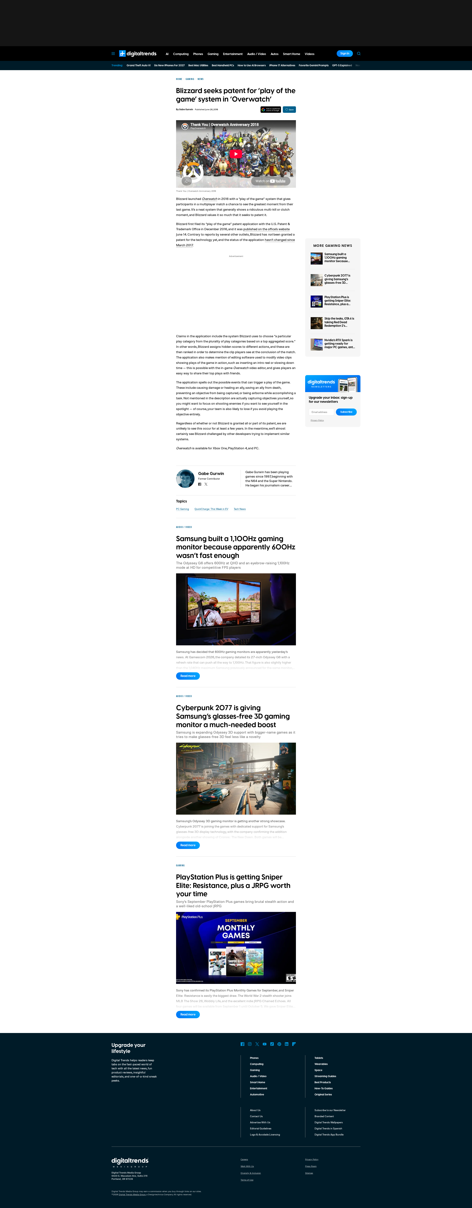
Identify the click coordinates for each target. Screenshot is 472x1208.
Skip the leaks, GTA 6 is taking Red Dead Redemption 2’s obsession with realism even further (339, 326)
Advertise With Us (260, 1122)
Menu (113, 53)
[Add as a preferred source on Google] (271, 109)
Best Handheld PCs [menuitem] (223, 65)
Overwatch (209, 199)
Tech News (240, 508)
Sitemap (309, 1173)
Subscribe (346, 412)
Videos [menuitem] (309, 54)
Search (358, 53)
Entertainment (258, 1088)
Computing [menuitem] (181, 54)
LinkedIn (287, 1044)
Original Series (323, 1095)
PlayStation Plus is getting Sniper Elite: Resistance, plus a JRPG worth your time (339, 302)
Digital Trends (131, 58)
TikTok (272, 1044)
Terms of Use (247, 1179)
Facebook (242, 1044)
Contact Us (256, 1116)
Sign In (344, 54)
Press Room (311, 1166)
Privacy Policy (317, 420)
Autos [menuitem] (274, 54)
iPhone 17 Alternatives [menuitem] (282, 65)
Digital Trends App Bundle (329, 1134)
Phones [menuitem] (198, 54)
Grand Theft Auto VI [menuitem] (138, 65)
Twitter (257, 1044)
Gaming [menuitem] (213, 54)
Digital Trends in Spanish (328, 1128)
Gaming (255, 1070)
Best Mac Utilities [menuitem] (198, 65)
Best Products (323, 1082)
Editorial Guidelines (260, 1128)
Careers (244, 1159)
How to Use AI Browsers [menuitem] (252, 65)
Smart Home (257, 1082)
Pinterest (279, 1044)
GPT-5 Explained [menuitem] (342, 65)
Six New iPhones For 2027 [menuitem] (169, 65)
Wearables (321, 1064)
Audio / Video (258, 1076)
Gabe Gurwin (186, 109)
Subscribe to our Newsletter (330, 1110)
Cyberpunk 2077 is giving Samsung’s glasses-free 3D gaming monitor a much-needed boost (338, 283)
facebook (199, 484)
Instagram (250, 1044)
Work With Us (247, 1166)
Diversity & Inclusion (251, 1173)
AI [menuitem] (167, 54)
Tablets (319, 1058)
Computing (256, 1064)
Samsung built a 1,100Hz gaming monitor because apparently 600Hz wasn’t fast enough (337, 261)
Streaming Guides (325, 1076)
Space (318, 1070)
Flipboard (294, 1044)
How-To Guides (324, 1088)
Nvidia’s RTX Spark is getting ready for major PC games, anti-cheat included (339, 345)
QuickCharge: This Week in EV (211, 508)
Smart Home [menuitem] (291, 54)
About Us (255, 1110)
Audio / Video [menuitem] (256, 54)
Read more (188, 676)
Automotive (257, 1095)
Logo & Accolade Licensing (265, 1134)
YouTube (264, 1044)
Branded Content (324, 1116)
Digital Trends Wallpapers (329, 1122)
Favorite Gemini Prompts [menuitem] (314, 65)
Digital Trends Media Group (132, 1194)
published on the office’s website (266, 229)
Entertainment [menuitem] (233, 54)
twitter (205, 484)
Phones (254, 1058)
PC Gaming (182, 508)
